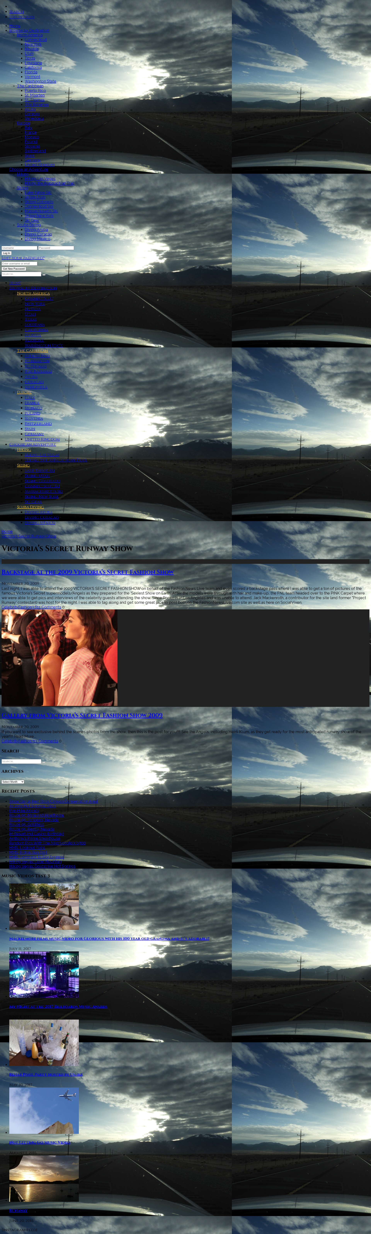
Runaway (18, 1210)
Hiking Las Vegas (40, 178)
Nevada (31, 49)
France (31, 132)
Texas (30, 58)
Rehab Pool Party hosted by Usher (46, 1074)
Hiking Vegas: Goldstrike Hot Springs (42, 866)
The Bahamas (37, 104)
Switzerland (35, 150)
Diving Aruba (36, 229)
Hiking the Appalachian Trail (49, 183)
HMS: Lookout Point (27, 847)
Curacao (32, 113)
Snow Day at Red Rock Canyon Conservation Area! (53, 801)
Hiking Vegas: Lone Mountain (35, 861)
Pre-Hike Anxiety (24, 810)
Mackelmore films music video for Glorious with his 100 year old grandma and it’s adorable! (109, 938)
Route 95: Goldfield (26, 824)
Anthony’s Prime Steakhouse (34, 838)
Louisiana (33, 62)
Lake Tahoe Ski (38, 192)
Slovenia (32, 146)
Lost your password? (23, 258)
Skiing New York (39, 215)
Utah (29, 53)
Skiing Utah (35, 197)
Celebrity (10, 607)
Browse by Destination (29, 30)
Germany (33, 160)
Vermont (32, 76)
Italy (28, 127)
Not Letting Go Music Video (39, 1142)
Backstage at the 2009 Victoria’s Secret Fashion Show (88, 572)
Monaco (32, 137)
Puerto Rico (35, 90)
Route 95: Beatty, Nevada (31, 829)
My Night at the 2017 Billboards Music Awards (58, 1006)
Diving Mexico (37, 238)
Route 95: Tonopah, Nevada (34, 819)
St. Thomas (34, 99)
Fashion (25, 607)
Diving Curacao (38, 234)
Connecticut (36, 39)
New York (33, 44)
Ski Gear (32, 220)
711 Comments (45, 741)
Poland (31, 141)
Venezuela (34, 118)
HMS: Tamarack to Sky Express (36, 857)
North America (30, 35)
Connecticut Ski (39, 206)
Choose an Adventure (28, 169)
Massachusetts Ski (41, 211)
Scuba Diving (29, 225)
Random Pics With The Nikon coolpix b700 (47, 843)
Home (14, 25)
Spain (30, 155)
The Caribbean (30, 86)
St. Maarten (35, 95)
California (33, 67)
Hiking (23, 174)
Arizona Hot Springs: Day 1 (32, 806)
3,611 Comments (46, 607)
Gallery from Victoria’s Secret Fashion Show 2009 (82, 715)
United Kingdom (39, 164)
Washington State (40, 81)
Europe (23, 123)
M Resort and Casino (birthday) (36, 833)
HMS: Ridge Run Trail (28, 852)
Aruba (30, 109)
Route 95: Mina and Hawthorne (36, 815)
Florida (31, 72)
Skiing (22, 187)
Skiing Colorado (39, 201)
